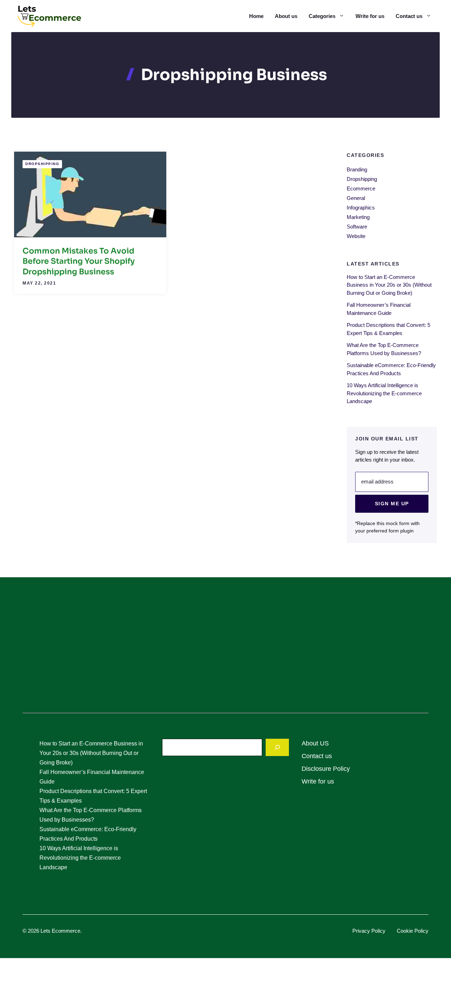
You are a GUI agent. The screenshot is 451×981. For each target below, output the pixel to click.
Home (256, 16)
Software (357, 227)
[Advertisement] (225, 649)
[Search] (277, 747)
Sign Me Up (392, 503)
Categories (322, 16)
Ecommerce (361, 188)
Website (356, 236)
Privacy (361, 931)
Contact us (409, 16)
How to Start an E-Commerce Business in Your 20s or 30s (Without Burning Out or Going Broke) (389, 284)
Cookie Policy (412, 931)
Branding (357, 169)
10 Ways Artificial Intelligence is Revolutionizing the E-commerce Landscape (384, 393)
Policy (378, 931)
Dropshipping (42, 164)
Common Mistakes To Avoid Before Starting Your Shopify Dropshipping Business (79, 261)
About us (286, 16)
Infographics (361, 208)
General (356, 198)
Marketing (358, 217)
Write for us (370, 16)
